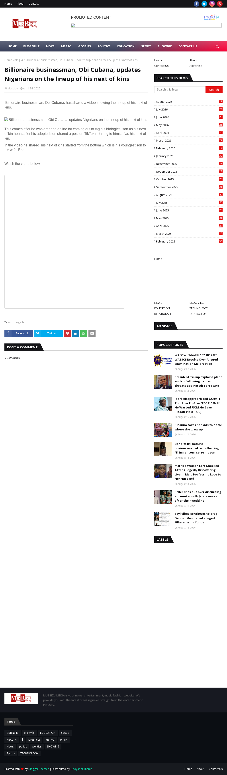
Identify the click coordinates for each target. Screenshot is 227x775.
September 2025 (189, 187)
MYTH (63, 739)
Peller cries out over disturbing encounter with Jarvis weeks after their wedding (198, 496)
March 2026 (189, 140)
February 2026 (189, 148)
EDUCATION (162, 308)
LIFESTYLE (34, 739)
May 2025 (189, 218)
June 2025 (189, 210)
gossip (65, 733)
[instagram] (212, 4)
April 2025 (189, 226)
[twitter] (204, 4)
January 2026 (189, 156)
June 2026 (189, 117)
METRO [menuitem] (66, 46)
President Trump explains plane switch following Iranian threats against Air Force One (198, 381)
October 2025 (189, 179)
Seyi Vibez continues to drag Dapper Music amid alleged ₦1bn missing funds (196, 518)
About (20, 4)
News (10, 746)
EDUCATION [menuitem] (126, 46)
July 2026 (189, 109)
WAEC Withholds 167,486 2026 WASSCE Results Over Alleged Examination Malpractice (196, 359)
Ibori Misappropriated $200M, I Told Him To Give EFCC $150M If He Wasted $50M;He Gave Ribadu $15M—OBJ (197, 405)
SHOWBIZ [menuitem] (165, 46)
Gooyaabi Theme (81, 769)
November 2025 (189, 172)
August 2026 (189, 102)
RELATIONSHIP (163, 314)
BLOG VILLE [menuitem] (31, 46)
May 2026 (189, 125)
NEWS (158, 303)
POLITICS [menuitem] (104, 46)
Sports (11, 753)
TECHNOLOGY (199, 308)
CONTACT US (198, 314)
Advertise (196, 66)
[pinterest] (220, 4)
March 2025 (189, 234)
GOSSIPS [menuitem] (84, 46)
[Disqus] (76, 516)
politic (23, 746)
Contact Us (161, 66)
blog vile (19, 60)
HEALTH (12, 739)
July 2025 (189, 203)
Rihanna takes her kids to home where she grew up (198, 427)
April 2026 (189, 133)
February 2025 (189, 241)
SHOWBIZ (53, 746)
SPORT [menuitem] (146, 46)
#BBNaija (12, 733)
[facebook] (196, 4)
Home (8, 4)
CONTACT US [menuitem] (187, 46)
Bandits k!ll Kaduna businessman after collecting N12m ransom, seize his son (197, 448)
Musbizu (13, 88)
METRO (50, 739)
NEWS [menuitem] (50, 46)
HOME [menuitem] (12, 46)
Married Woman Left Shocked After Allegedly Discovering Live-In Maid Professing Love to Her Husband (198, 472)
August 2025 (189, 195)
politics (36, 746)
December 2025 (189, 164)
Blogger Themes (38, 769)
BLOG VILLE (197, 303)
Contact (34, 4)
